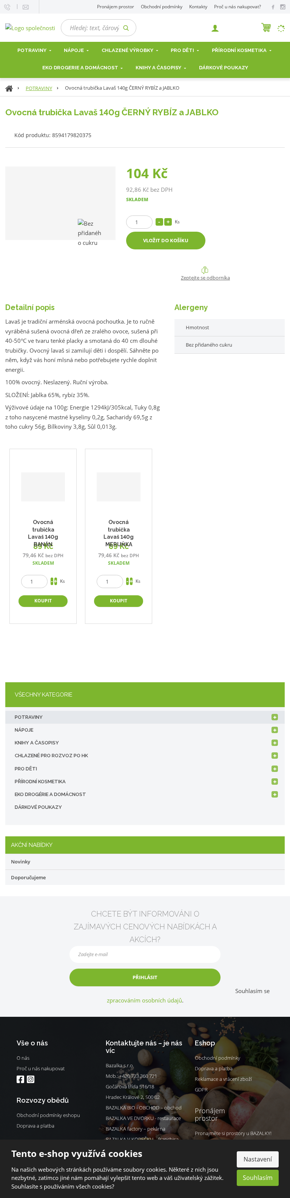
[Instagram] (282, 7)
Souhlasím (258, 1178)
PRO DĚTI (26, 769)
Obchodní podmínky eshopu (48, 1115)
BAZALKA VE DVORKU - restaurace (143, 1118)
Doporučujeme (28, 877)
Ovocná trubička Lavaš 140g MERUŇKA (118, 533)
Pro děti (183, 50)
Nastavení (258, 1159)
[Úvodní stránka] (30, 27)
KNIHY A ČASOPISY (37, 743)
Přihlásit (145, 977)
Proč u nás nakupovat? (237, 6)
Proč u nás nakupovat (41, 1068)
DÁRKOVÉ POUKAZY (38, 807)
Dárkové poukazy (223, 67)
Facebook (20, 1079)
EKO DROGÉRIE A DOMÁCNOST (50, 794)
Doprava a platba (35, 1125)
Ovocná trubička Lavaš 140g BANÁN (43, 533)
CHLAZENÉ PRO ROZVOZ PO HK (51, 755)
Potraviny (32, 50)
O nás (23, 1057)
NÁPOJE (74, 50)
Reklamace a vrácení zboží (223, 1079)
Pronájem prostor (115, 6)
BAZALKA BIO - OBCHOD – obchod (144, 1107)
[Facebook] (273, 6)
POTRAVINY (29, 717)
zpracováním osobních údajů (144, 1000)
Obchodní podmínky (161, 6)
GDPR (201, 1089)
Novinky (20, 861)
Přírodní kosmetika (240, 50)
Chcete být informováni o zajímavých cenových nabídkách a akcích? (145, 926)
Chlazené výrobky (128, 50)
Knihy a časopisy (159, 67)
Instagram (30, 1079)
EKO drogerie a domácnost (80, 67)
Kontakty (198, 6)
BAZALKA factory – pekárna (135, 1128)
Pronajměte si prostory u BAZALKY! (233, 1133)
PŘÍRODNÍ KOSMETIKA (40, 781)
